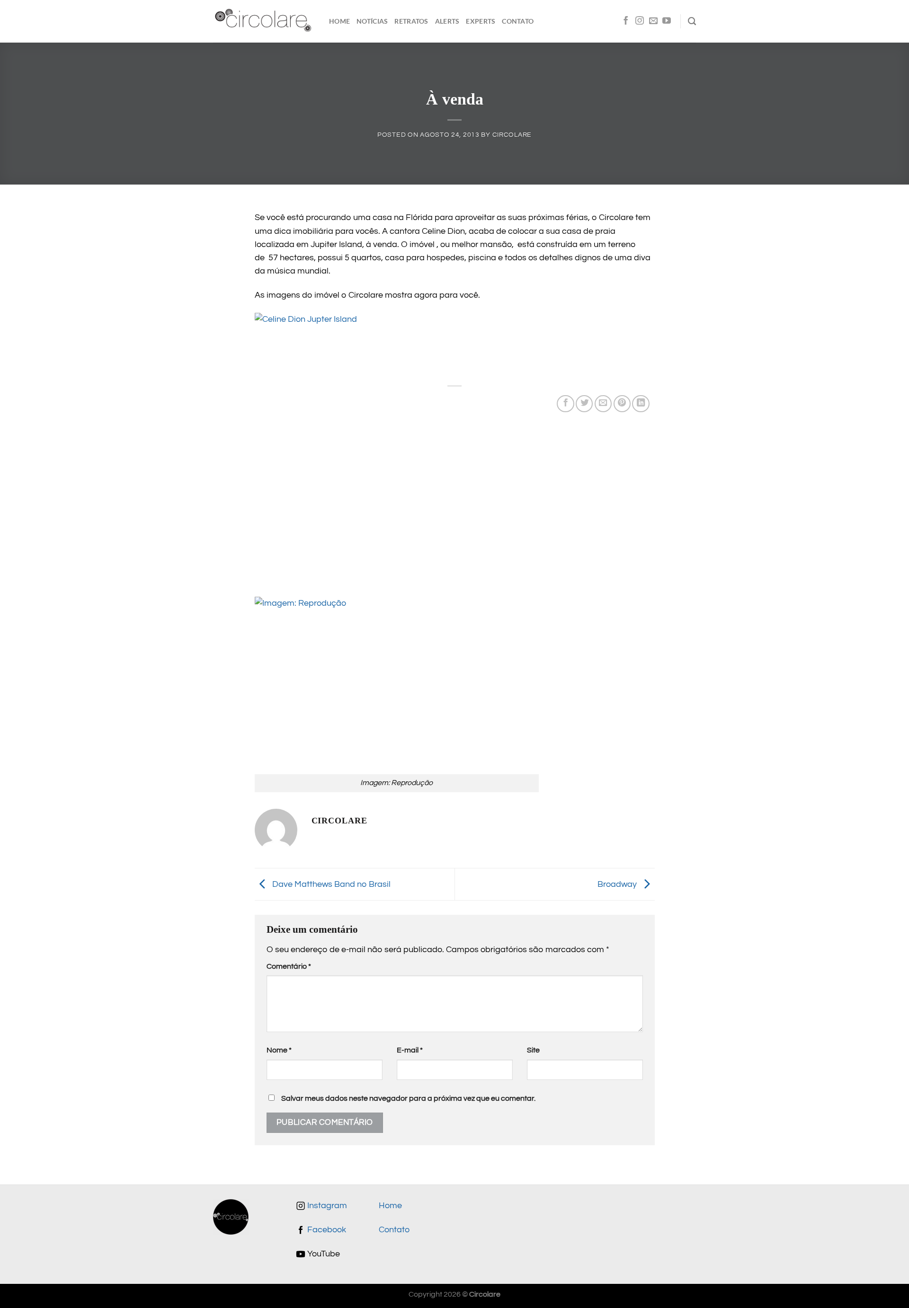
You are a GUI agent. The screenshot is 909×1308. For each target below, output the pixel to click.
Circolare (512, 134)
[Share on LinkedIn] (640, 403)
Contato (518, 21)
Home (339, 21)
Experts (480, 21)
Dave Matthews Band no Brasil (330, 884)
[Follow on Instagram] (639, 21)
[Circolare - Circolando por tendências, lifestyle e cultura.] (264, 21)
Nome (279, 1050)
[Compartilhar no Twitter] (584, 403)
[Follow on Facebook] (626, 21)
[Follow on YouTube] (666, 21)
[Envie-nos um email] (653, 21)
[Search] (692, 21)
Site (533, 1050)
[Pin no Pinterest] (622, 403)
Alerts (447, 21)
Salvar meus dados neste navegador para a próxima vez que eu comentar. (408, 1098)
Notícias (372, 21)
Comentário (289, 966)
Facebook (325, 1230)
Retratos (411, 21)
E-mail (410, 1050)
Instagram (326, 1206)
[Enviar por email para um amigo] (603, 403)
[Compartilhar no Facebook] (565, 403)
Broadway (618, 884)
